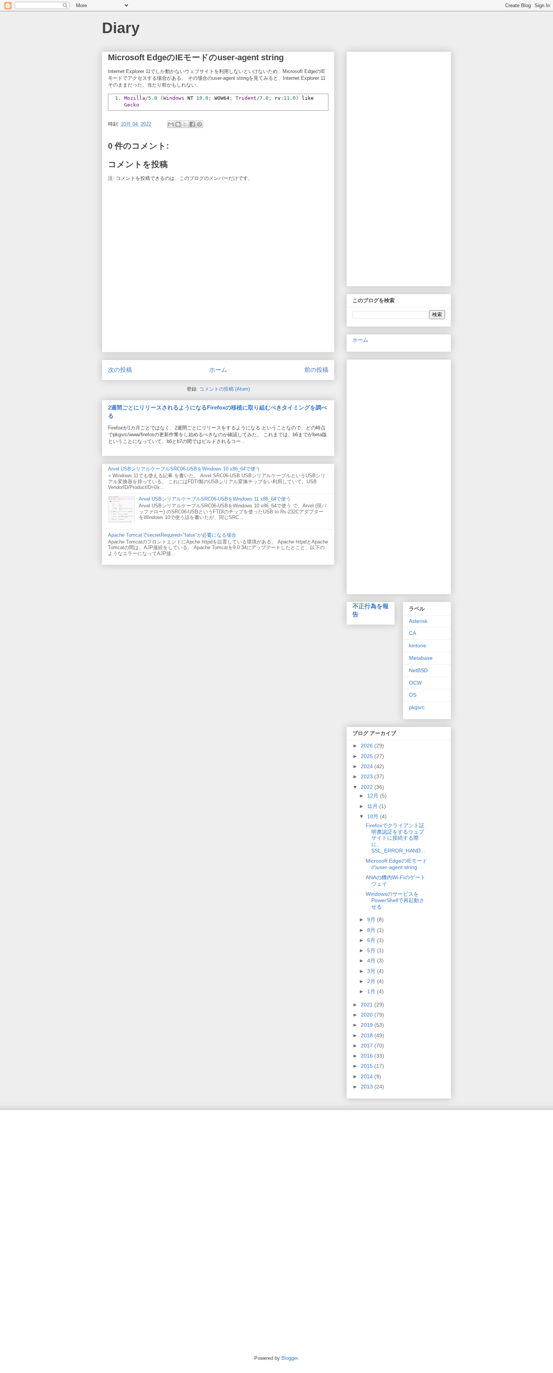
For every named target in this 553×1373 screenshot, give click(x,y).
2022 (367, 787)
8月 (372, 930)
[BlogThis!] (178, 124)
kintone (417, 645)
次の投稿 (120, 370)
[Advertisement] (398, 167)
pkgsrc (417, 707)
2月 (372, 981)
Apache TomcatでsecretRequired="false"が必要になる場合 (172, 535)
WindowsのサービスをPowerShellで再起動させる (395, 900)
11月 (373, 806)
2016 (367, 1056)
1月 (372, 991)
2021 (367, 1005)
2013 (367, 1087)
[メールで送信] (171, 124)
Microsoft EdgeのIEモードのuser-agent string (396, 864)
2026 (367, 746)
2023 (367, 776)
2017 (367, 1046)
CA (412, 633)
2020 (367, 1015)
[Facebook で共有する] (192, 124)
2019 (367, 1025)
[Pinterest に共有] (199, 124)
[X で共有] (185, 124)
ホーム (218, 370)
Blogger (289, 1358)
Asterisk (418, 621)
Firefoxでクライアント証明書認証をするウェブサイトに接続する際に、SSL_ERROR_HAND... (395, 838)
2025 (367, 756)
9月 (372, 919)
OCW (415, 683)
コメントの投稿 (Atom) (224, 389)
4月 (372, 960)
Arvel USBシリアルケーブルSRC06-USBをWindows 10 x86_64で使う (184, 469)
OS (412, 695)
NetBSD (418, 670)
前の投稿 (316, 370)
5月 (372, 950)
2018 (367, 1035)
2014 (367, 1076)
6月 (372, 940)
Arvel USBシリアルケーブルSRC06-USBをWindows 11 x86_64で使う (215, 499)
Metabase (421, 658)
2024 (367, 766)
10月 (373, 816)
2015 (367, 1066)
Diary (121, 28)
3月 (372, 971)
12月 (373, 796)
